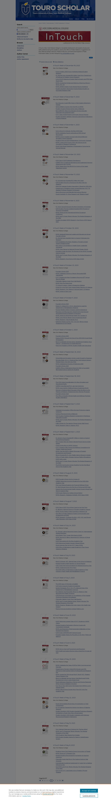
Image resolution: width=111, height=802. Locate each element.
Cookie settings (48, 794)
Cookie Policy (26, 796)
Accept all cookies (89, 791)
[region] (55, 793)
